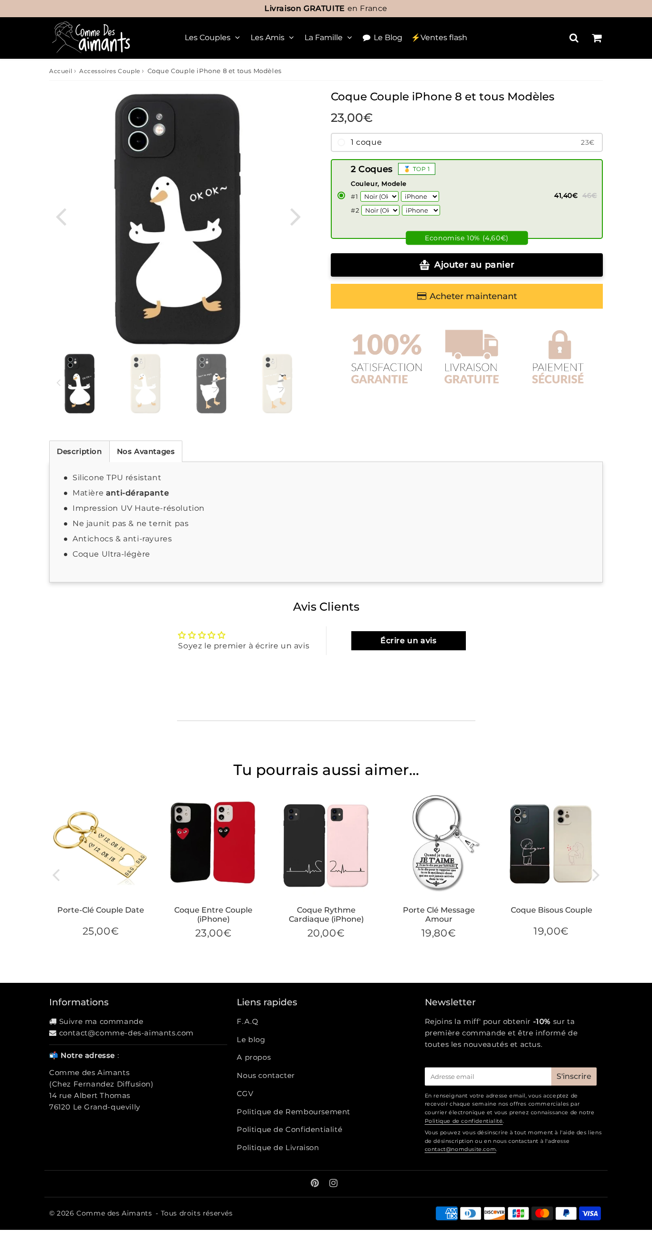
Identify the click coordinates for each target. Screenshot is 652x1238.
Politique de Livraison (278, 1147)
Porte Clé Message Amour (439, 914)
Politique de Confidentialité (289, 1129)
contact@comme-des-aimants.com (126, 1032)
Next (295, 216)
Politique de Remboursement (293, 1111)
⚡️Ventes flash (439, 37)
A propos (254, 1057)
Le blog (251, 1039)
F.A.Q (247, 1021)
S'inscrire (574, 1076)
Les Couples (208, 37)
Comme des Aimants (114, 1213)
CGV (245, 1093)
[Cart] (596, 38)
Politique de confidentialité (464, 1121)
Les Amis (267, 37)
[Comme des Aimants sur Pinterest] (316, 1183)
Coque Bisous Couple (551, 910)
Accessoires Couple (109, 71)
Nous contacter (265, 1075)
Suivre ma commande (101, 1021)
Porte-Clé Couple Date (100, 910)
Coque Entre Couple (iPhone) (213, 914)
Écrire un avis (408, 640)
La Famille (324, 37)
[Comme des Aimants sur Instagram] (333, 1183)
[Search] (574, 38)
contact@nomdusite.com (460, 1149)
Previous (60, 216)
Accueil (60, 71)
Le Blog (388, 37)
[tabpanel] (80, 384)
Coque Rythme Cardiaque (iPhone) (326, 914)
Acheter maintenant (473, 296)
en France (326, 8)
